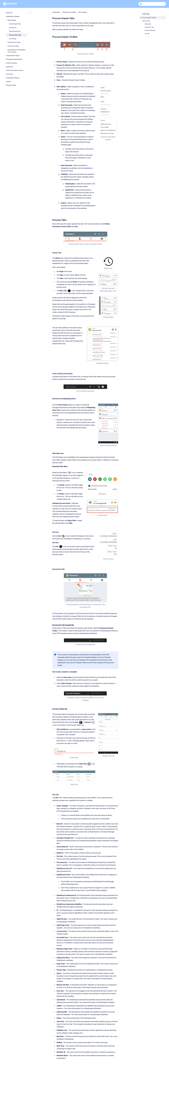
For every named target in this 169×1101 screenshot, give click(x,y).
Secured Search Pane (15, 24)
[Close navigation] (30, 12)
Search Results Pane (15, 31)
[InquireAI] (5, 81)
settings (91, 65)
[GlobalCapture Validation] (5, 16)
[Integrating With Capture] (5, 55)
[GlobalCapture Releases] (5, 78)
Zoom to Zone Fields (13, 46)
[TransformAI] (5, 74)
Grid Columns (12, 27)
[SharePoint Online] (5, 85)
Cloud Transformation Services (14, 70)
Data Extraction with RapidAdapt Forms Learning (16, 51)
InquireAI (8, 81)
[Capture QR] (5, 13)
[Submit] (140, 3)
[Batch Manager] (6, 20)
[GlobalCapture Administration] (5, 59)
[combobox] (152, 4)
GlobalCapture (56, 12)
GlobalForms (9, 66)
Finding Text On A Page (14, 42)
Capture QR (9, 13)
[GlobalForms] (5, 66)
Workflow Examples (11, 63)
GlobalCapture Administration (14, 59)
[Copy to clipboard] (51, 36)
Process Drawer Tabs (15, 35)
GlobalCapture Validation (13, 16)
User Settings (12, 38)
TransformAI (9, 74)
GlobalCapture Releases (12, 78)
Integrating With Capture (12, 55)
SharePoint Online (11, 85)
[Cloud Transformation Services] (5, 70)
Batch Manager (12, 20)
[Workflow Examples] (5, 63)
